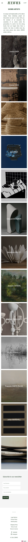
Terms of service (14, 529)
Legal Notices (14, 517)
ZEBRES (16, 537)
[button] (24, 541)
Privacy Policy (14, 519)
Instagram (14, 534)
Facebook (14, 532)
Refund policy (14, 521)
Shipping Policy (14, 524)
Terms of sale (14, 527)
